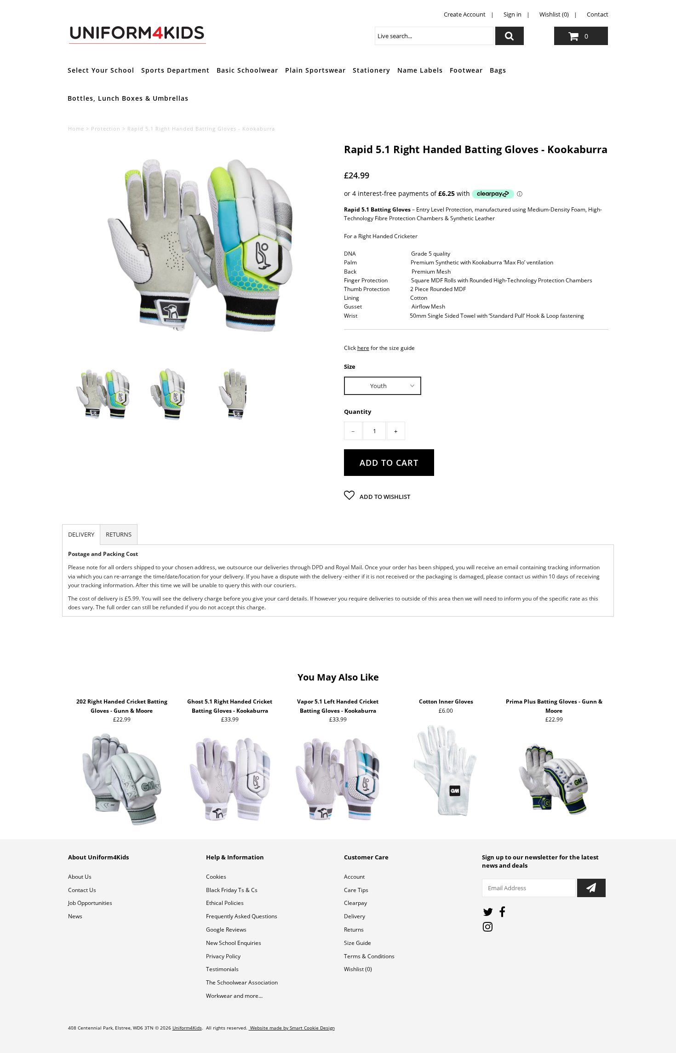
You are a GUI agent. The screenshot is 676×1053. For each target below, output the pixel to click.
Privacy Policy (223, 956)
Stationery (371, 70)
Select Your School (101, 70)
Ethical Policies (225, 903)
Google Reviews (226, 929)
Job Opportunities (90, 903)
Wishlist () (358, 969)
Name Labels (420, 70)
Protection (105, 128)
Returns (354, 929)
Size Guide (357, 943)
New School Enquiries (233, 943)
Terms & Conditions (369, 956)
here (363, 348)
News (75, 916)
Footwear (466, 70)
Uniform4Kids (187, 1027)
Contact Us (82, 890)
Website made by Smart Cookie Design (292, 1027)
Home (76, 128)
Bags (498, 70)
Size (349, 366)
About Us (80, 877)
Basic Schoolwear (247, 70)
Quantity (357, 412)
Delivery (354, 916)
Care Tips (356, 890)
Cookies (216, 877)
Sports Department (175, 70)
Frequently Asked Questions (241, 916)
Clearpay (355, 903)
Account (354, 877)
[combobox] (434, 36)
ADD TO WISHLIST (384, 496)
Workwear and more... (234, 996)
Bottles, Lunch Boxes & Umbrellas (128, 98)
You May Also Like (338, 677)
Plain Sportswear (315, 70)
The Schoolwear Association (242, 982)
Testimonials (222, 969)
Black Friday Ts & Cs (232, 890)
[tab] (81, 534)
